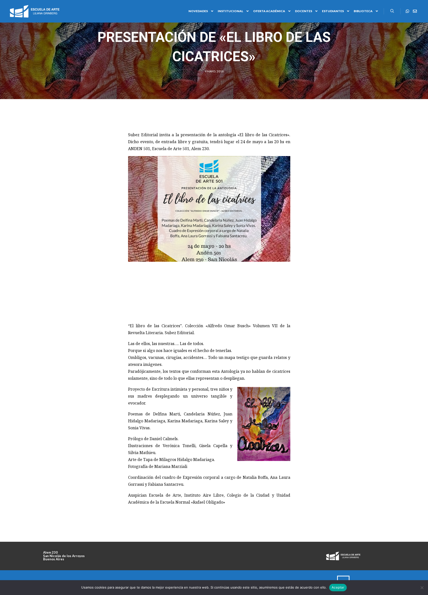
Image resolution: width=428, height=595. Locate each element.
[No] (421, 587)
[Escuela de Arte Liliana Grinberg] (34, 11)
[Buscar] (392, 11)
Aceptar (338, 587)
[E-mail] (415, 11)
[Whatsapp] (407, 11)
